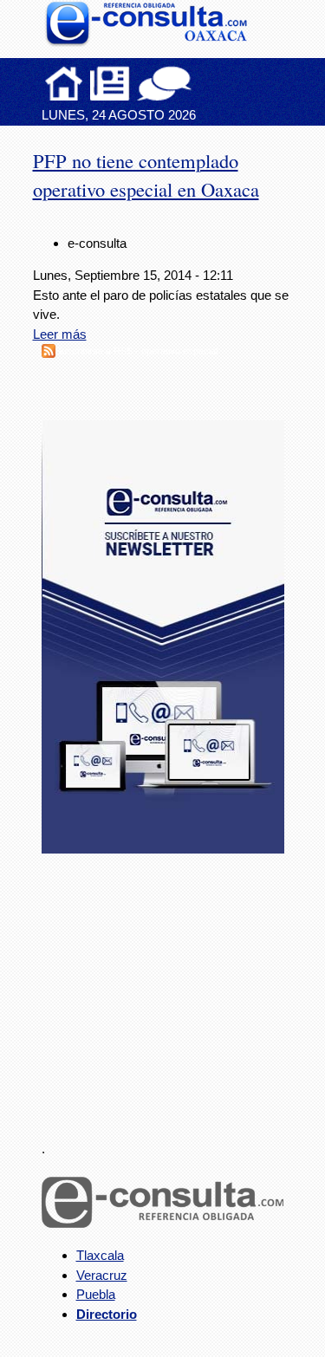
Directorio (106, 1314)
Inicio (64, 83)
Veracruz (101, 1275)
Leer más (60, 334)
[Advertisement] (172, 987)
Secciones (110, 83)
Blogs (198, 83)
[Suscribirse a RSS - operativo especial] (48, 353)
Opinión (164, 83)
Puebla (95, 1294)
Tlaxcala (100, 1255)
